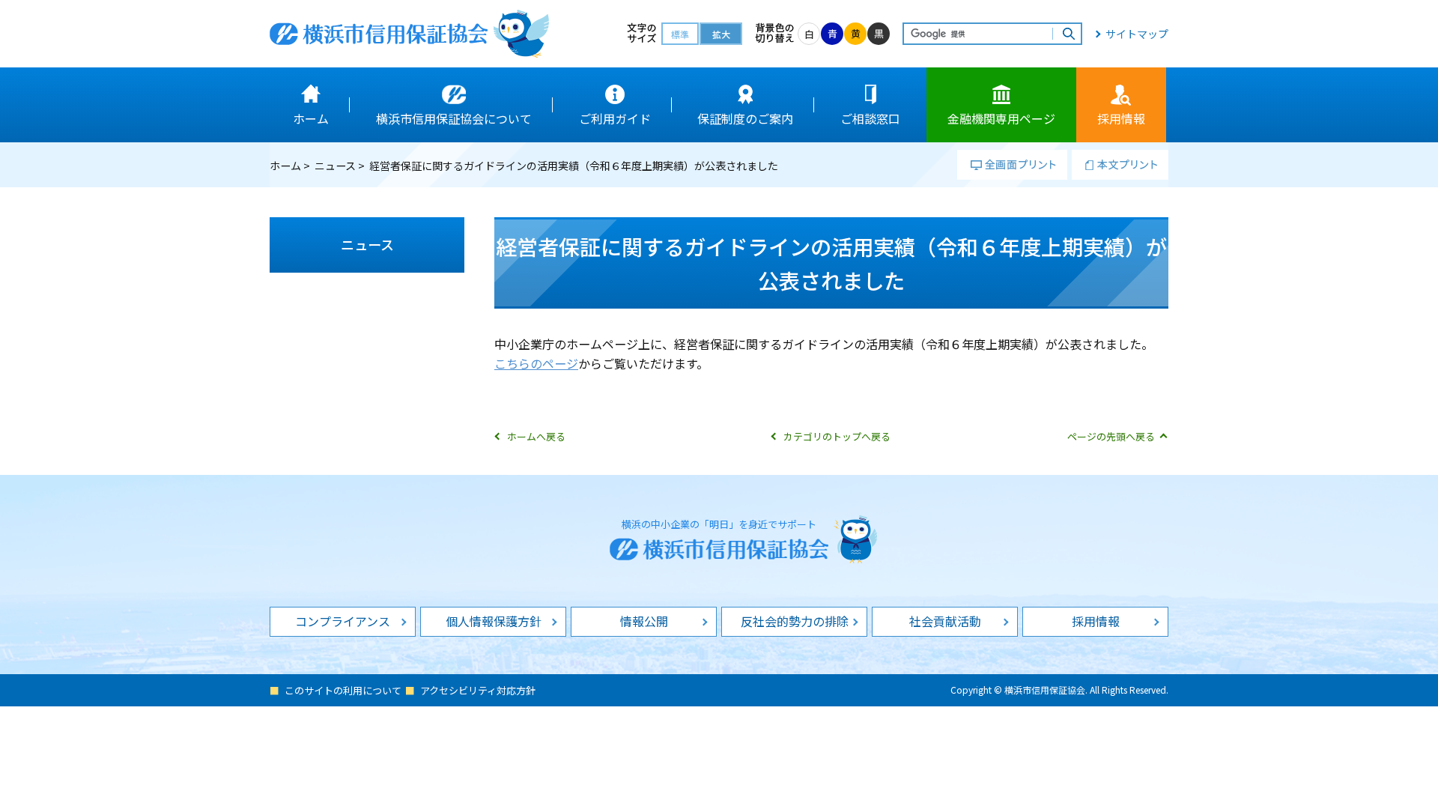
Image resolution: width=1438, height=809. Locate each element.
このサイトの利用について (343, 690)
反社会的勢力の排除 (795, 621)
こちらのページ (536, 363)
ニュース (335, 165)
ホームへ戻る (536, 436)
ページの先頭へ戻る (1111, 436)
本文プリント (1120, 165)
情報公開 (644, 621)
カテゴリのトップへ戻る (837, 436)
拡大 (721, 34)
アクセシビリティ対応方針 (478, 690)
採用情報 (1096, 621)
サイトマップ (1136, 33)
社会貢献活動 (945, 621)
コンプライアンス (342, 621)
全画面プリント (1012, 165)
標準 (680, 34)
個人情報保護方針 (493, 621)
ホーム (285, 165)
